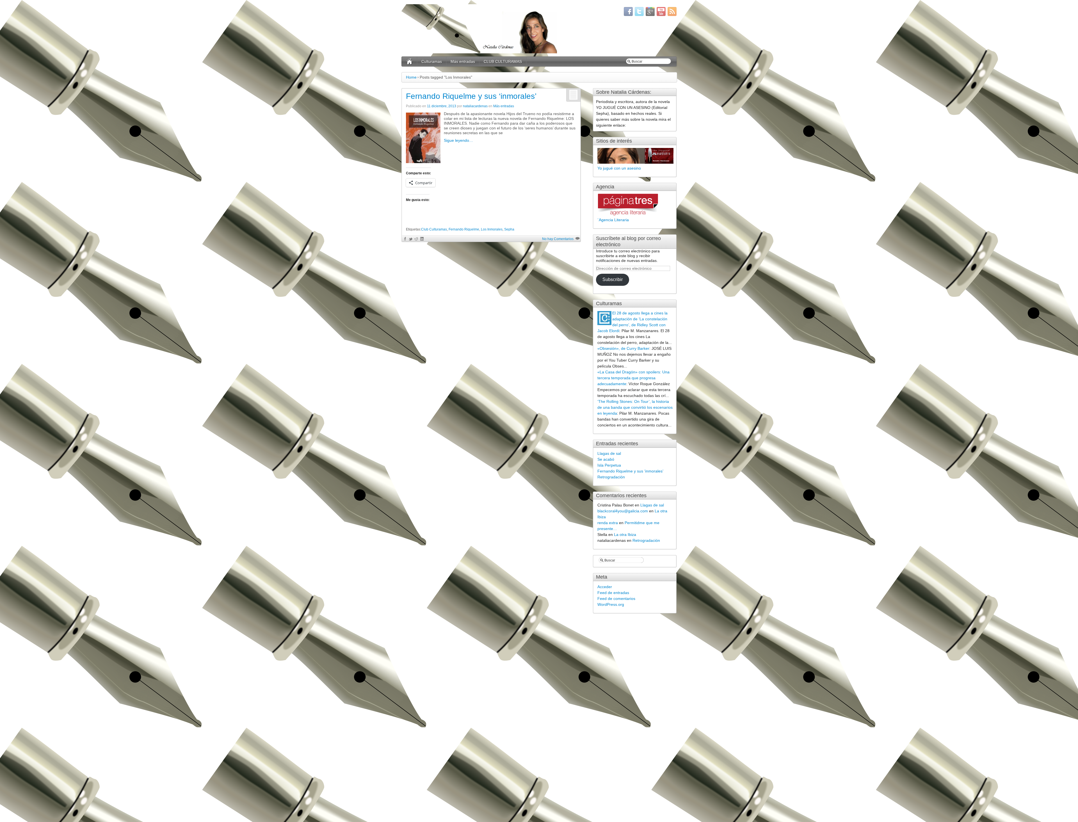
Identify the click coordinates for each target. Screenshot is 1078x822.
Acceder (604, 586)
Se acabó (605, 459)
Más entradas (463, 61)
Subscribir (612, 279)
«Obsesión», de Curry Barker (623, 348)
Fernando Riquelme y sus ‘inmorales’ (471, 96)
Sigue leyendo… (458, 140)
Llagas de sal (609, 453)
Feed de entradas (613, 592)
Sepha (509, 229)
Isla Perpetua (609, 465)
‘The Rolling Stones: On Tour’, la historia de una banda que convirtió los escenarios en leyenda (635, 407)
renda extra (607, 522)
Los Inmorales (492, 229)
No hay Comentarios (558, 239)
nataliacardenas (475, 106)
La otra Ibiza (625, 534)
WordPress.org (610, 604)
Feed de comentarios (616, 598)
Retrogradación (611, 477)
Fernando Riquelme (464, 229)
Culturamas (431, 61)
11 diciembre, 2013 (441, 106)
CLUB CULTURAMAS (503, 61)
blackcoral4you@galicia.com (622, 511)
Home (411, 77)
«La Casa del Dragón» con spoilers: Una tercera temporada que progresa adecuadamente (633, 378)
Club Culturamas (434, 229)
